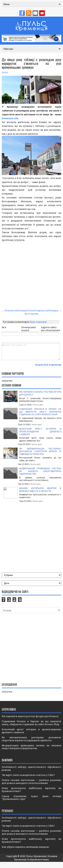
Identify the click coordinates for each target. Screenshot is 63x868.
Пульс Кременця (36, 856)
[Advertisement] (31, 274)
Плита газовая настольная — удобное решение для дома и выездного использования (31, 781)
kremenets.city (10, 118)
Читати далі (38, 405)
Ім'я (4, 327)
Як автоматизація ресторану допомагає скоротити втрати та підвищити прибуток (40, 451)
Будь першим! (38, 321)
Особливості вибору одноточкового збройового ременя (31, 768)
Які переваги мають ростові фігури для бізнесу (30, 716)
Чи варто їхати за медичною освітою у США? (28, 775)
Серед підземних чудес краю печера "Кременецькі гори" (31, 798)
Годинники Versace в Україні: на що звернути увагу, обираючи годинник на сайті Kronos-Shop (40, 412)
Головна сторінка (31, 312)
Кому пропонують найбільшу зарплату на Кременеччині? (31, 789)
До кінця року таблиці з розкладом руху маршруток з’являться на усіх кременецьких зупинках (31, 63)
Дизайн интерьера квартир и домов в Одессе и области (40, 489)
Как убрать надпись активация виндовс (25, 846)
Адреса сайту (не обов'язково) (50, 329)
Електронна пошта (28, 329)
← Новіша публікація (14, 310)
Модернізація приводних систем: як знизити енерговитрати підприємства (40, 471)
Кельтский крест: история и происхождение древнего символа (40, 431)
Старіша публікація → (48, 310)
